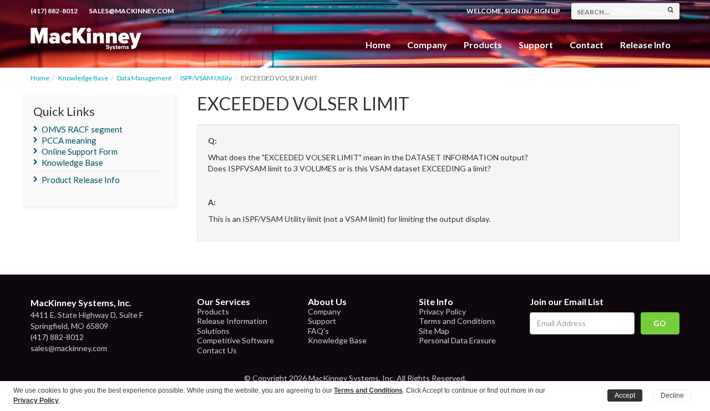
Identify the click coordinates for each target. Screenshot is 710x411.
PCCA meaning (69, 140)
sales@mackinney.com (131, 11)
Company (427, 44)
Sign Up (547, 11)
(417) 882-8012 (54, 11)
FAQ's (318, 331)
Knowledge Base (83, 78)
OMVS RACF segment (82, 129)
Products (213, 311)
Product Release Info (81, 180)
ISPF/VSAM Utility (206, 78)
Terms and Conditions (457, 321)
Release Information (232, 321)
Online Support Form (80, 151)
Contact (587, 44)
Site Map (434, 331)
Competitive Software (235, 340)
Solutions (213, 331)
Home (378, 44)
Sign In (516, 11)
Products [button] (483, 44)
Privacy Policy (442, 311)
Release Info (645, 44)
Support (536, 44)
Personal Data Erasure (457, 340)
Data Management (144, 78)
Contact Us (217, 350)
